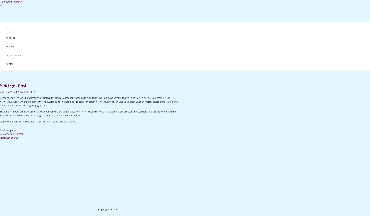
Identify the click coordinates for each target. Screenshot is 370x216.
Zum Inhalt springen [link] (11, 1)
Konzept (10, 37)
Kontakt (10, 63)
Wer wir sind (12, 46)
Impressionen (13, 55)
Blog (8, 29)
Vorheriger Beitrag (12, 134)
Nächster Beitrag (11, 137)
